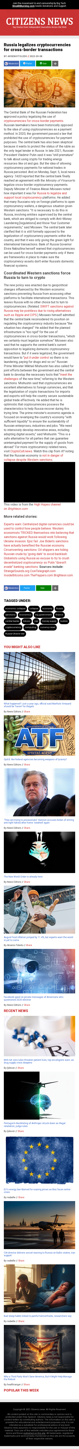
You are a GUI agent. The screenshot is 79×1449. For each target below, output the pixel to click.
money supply (49, 621)
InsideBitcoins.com (17, 575)
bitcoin (26, 621)
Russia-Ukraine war (15, 633)
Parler (28, 63)
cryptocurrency (13, 627)
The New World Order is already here (23, 876)
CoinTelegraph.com (43, 571)
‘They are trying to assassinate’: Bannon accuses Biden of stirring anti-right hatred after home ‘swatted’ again (39, 821)
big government (43, 615)
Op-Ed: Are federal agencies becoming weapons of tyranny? (35, 759)
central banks (12, 621)
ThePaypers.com (41, 575)
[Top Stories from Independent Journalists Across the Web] (39, 30)
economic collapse (15, 608)
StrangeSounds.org (16, 571)
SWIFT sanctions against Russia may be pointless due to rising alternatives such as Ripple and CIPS (39, 311)
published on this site (34, 1433)
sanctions (10, 615)
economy (47, 608)
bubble (64, 621)
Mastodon (13, 63)
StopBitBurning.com (23, 6)
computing (30, 627)
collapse (34, 608)
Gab (44, 63)
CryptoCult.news (21, 451)
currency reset (47, 627)
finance (59, 615)
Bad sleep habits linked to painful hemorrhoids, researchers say (38, 1316)
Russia (59, 608)
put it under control (36, 357)
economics (25, 615)
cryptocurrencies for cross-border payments (33, 121)
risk (36, 621)
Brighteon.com (63, 575)
